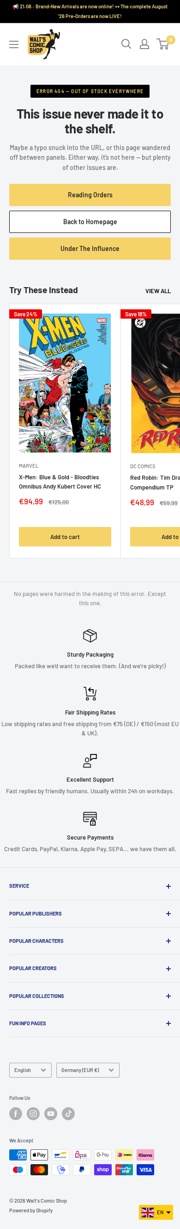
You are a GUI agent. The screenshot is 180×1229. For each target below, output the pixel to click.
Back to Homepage (90, 222)
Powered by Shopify (31, 1210)
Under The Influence (99, 252)
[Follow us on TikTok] (68, 1113)
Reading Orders (90, 195)
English (22, 1070)
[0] (163, 44)
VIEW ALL (158, 291)
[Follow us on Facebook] (15, 1113)
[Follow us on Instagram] (33, 1113)
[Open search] (126, 44)
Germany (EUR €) (80, 1070)
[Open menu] (13, 44)
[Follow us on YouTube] (50, 1113)
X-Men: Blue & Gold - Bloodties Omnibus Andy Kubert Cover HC (60, 481)
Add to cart (65, 536)
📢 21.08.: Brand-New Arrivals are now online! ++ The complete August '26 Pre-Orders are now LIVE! (90, 11)
